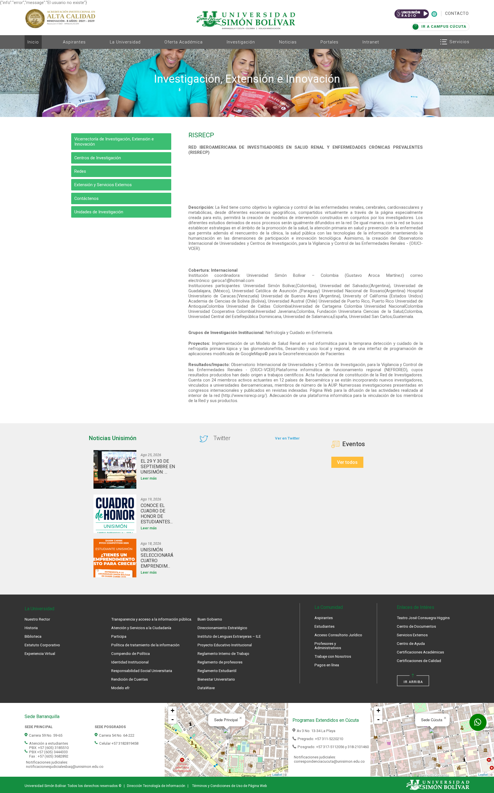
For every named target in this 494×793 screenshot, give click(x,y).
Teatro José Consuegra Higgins (423, 618)
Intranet (370, 42)
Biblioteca (33, 636)
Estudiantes (324, 626)
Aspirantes (74, 42)
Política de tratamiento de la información (145, 645)
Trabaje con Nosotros (332, 656)
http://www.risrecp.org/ (244, 395)
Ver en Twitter (287, 438)
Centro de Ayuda (411, 643)
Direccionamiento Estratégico (222, 628)
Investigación (241, 42)
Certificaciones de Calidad (419, 661)
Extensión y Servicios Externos (103, 184)
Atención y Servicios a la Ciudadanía (141, 628)
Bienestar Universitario (216, 679)
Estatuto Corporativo (42, 645)
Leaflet (277, 774)
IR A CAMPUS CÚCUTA (443, 26)
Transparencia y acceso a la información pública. (151, 619)
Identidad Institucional (130, 662)
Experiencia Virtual (40, 653)
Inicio (33, 42)
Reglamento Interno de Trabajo (223, 653)
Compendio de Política (130, 653)
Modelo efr (120, 688)
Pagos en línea (326, 665)
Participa (118, 636)
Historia (31, 628)
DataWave (206, 688)
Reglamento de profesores (220, 662)
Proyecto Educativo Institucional (225, 645)
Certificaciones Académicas (420, 652)
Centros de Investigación (97, 157)
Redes (80, 171)
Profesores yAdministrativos (327, 645)
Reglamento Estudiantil (217, 671)
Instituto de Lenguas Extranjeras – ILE (229, 636)
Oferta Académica (183, 42)
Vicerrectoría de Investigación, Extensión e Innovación (114, 141)
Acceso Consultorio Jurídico (338, 635)
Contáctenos (86, 198)
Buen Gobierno (210, 619)
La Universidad (125, 42)
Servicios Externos (412, 635)
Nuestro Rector (37, 619)
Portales (329, 42)
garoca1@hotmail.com (233, 280)
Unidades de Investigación (98, 211)
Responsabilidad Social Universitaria (141, 671)
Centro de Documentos (416, 626)
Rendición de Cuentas (129, 679)
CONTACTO (457, 13)
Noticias (288, 42)
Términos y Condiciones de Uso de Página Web (229, 786)
